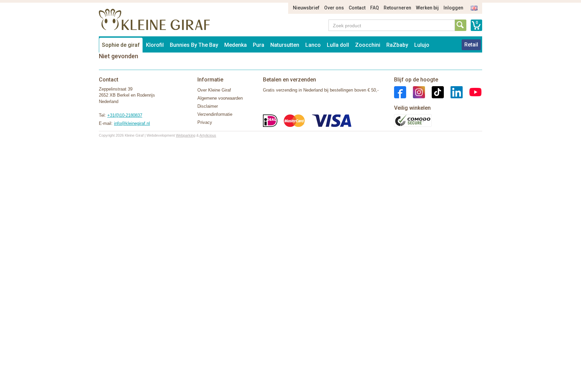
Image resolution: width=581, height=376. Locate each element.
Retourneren (397, 7)
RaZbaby (397, 45)
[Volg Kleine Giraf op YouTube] (472, 91)
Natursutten (284, 45)
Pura (258, 45)
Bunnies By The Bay (194, 45)
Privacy (204, 122)
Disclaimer (207, 106)
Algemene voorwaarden (220, 98)
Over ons (334, 7)
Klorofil (155, 45)
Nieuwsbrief (306, 7)
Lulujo (421, 45)
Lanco (313, 45)
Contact (357, 7)
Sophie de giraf (121, 45)
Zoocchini (367, 45)
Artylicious (207, 135)
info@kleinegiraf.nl (132, 123)
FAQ (374, 7)
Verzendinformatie (214, 114)
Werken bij (427, 7)
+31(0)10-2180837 (124, 115)
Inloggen (453, 7)
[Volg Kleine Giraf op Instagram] (415, 91)
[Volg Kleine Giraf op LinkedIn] (453, 91)
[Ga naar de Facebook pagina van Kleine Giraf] (400, 91)
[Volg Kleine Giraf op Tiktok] (434, 91)
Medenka (235, 45)
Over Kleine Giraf (214, 90)
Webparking (185, 135)
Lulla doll (338, 45)
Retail (471, 44)
